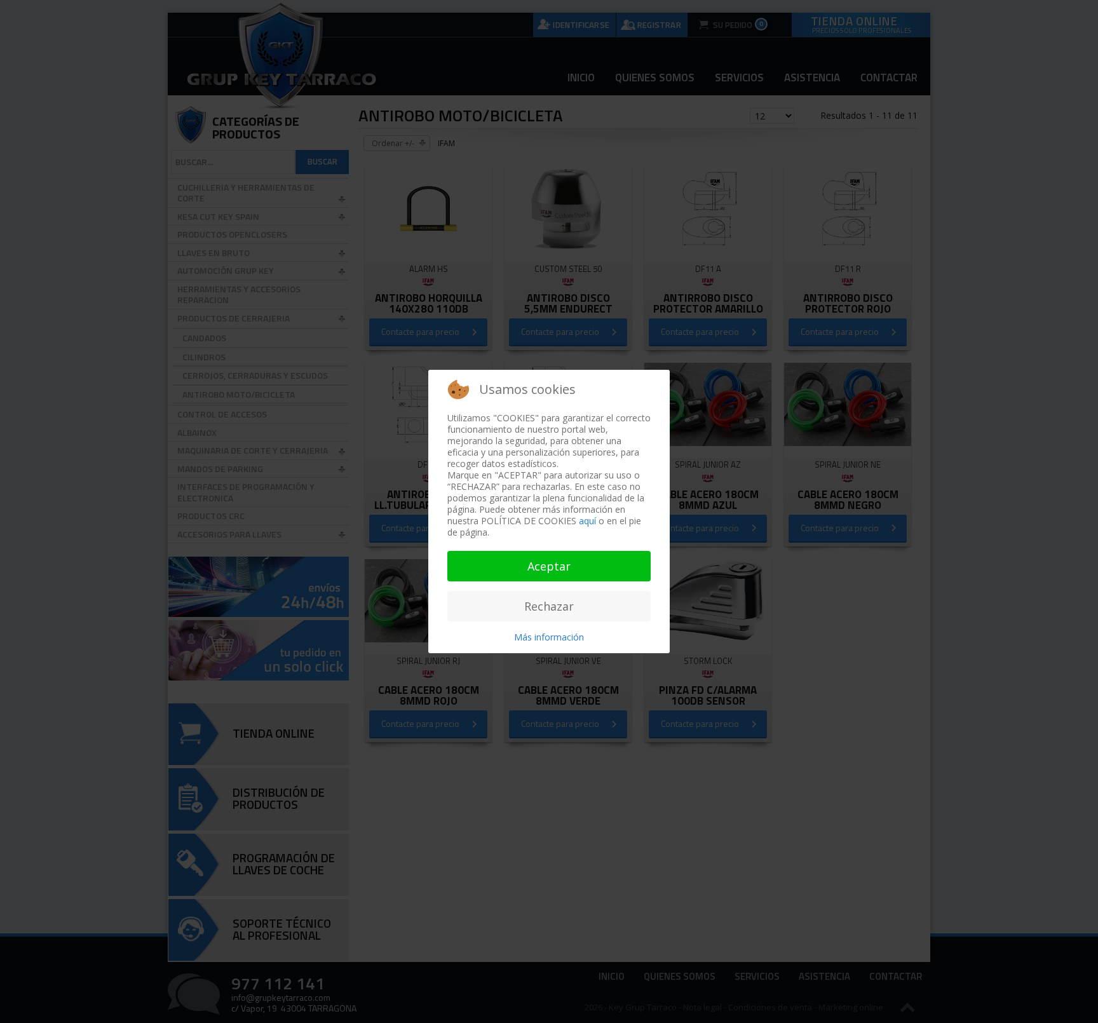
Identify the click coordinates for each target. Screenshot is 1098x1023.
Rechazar (549, 606)
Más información (549, 637)
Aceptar (549, 566)
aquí (587, 521)
